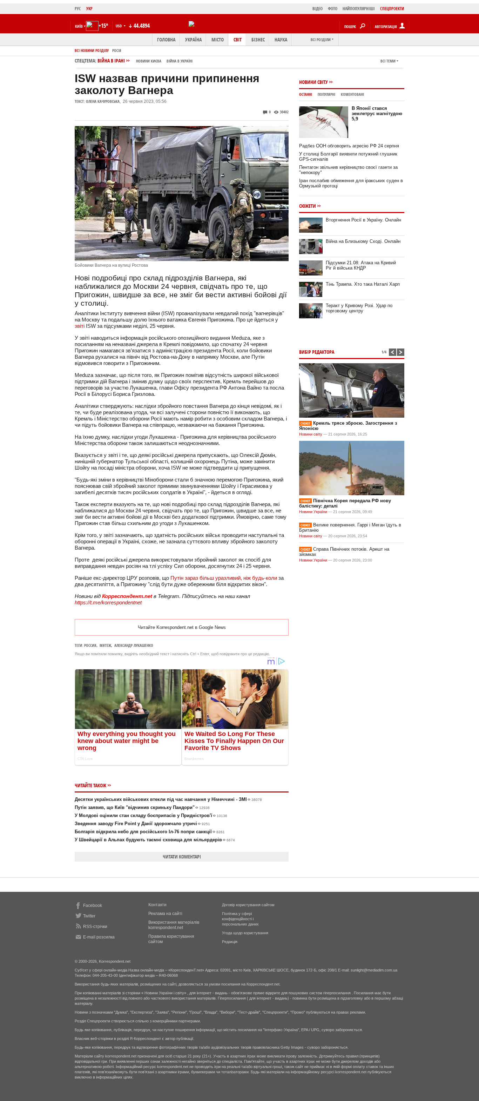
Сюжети (307, 206)
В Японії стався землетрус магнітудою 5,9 (377, 113)
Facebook (92, 905)
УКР (89, 9)
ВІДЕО (317, 9)
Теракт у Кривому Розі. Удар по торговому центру (359, 308)
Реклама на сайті (165, 913)
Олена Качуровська (103, 101)
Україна (193, 39)
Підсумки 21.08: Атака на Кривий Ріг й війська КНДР (361, 265)
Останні (305, 94)
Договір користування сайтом (248, 905)
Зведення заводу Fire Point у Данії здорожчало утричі (142, 823)
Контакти (157, 904)
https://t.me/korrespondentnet (108, 602)
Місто (217, 39)
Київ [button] (79, 26)
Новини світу (313, 82)
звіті (80, 326)
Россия (90, 645)
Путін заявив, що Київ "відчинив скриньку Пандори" (142, 807)
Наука (281, 39)
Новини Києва (148, 61)
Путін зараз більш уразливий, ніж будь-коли (223, 578)
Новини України (313, 512)
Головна (166, 39)
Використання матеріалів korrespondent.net (173, 925)
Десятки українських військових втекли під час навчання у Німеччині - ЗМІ (168, 799)
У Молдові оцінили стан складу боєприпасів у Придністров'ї (151, 815)
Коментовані (352, 94)
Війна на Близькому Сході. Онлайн (363, 241)
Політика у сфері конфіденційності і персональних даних (240, 918)
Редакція (229, 942)
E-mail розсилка (99, 937)
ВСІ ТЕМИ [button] (388, 61)
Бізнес (258, 39)
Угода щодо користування (245, 933)
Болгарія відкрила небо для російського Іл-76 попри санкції (150, 831)
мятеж (105, 645)
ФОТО (332, 9)
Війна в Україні (180, 61)
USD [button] (119, 25)
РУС (78, 9)
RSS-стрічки (95, 926)
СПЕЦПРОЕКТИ (392, 9)
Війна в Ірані (145, 60)
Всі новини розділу (92, 50)
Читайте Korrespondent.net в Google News (182, 627)
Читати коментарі (182, 856)
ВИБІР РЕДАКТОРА (316, 352)
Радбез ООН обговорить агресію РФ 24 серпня (349, 145)
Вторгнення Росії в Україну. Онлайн (363, 220)
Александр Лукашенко (133, 645)
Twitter (89, 916)
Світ (238, 39)
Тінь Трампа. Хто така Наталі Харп (363, 284)
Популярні (326, 94)
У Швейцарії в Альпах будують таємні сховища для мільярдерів (155, 839)
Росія (116, 50)
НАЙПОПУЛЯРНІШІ (359, 9)
